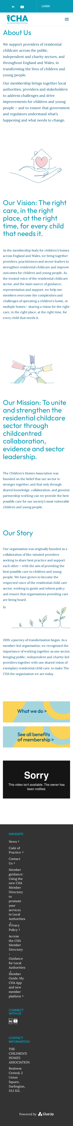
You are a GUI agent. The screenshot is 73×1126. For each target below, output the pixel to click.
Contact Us (14, 861)
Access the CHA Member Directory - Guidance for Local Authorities (17, 951)
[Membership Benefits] (36, 736)
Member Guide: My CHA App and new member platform (16, 985)
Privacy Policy (14, 927)
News (13, 841)
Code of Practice (15, 850)
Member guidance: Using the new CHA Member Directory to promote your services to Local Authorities (17, 894)
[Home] (30, 19)
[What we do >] (36, 711)
